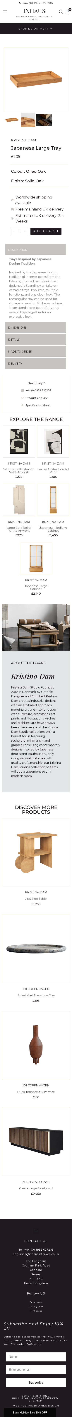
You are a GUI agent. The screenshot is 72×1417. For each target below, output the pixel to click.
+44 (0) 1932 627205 (39, 1249)
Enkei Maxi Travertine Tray (36, 995)
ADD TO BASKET (46, 231)
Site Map (35, 1400)
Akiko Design (48, 1405)
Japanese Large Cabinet (36, 587)
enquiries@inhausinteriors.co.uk (36, 1254)
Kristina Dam (23, 140)
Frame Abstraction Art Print (53, 470)
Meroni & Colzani (36, 1182)
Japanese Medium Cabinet (53, 529)
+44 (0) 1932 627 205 (38, 2)
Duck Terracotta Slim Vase (36, 1092)
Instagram (36, 1306)
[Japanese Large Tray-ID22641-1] (36, 79)
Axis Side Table (36, 898)
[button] (5, 12)
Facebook (36, 1302)
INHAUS (34, 11)
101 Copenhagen (36, 989)
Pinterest (36, 1310)
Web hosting (23, 1405)
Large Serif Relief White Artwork (19, 529)
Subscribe (36, 1382)
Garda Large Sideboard (36, 1188)
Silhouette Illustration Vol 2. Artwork (19, 470)
